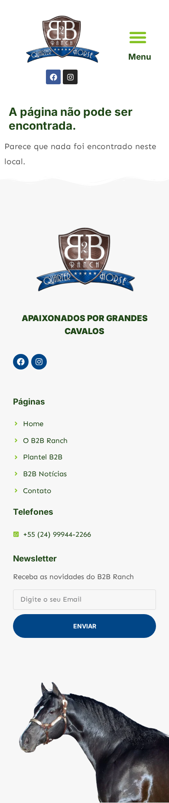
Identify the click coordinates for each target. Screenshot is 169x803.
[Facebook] (53, 77)
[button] (137, 37)
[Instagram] (70, 77)
